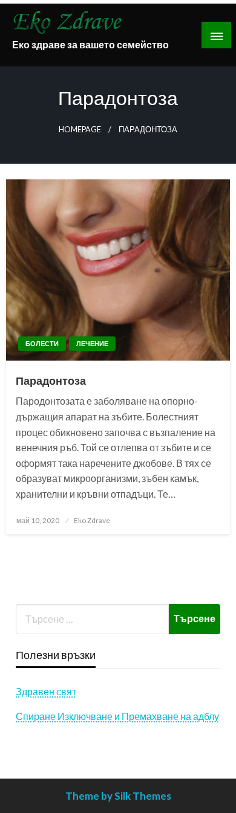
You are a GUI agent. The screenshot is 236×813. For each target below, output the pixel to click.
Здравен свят (46, 691)
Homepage (80, 129)
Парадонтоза (51, 380)
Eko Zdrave (92, 520)
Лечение (92, 343)
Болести (42, 343)
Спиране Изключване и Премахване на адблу (117, 716)
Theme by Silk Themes (118, 795)
